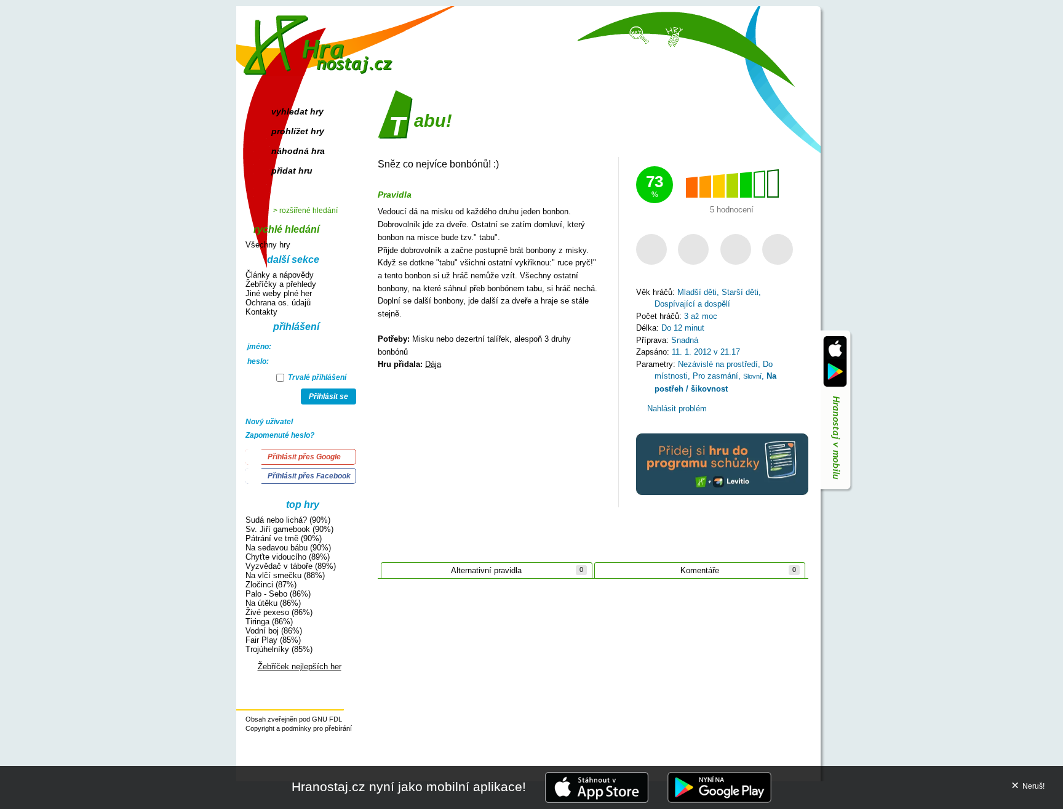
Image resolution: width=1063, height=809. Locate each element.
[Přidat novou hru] (674, 36)
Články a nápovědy (279, 275)
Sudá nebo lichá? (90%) (287, 520)
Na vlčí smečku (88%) (285, 575)
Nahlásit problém (676, 408)
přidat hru (292, 170)
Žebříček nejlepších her (299, 666)
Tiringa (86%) (269, 621)
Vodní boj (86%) (273, 630)
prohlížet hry (297, 131)
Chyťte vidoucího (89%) (287, 556)
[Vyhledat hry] (640, 34)
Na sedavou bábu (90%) (288, 547)
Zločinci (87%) (271, 584)
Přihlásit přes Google (304, 457)
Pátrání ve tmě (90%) (283, 538)
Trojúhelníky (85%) (279, 649)
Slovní (752, 376)
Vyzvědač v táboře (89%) (290, 566)
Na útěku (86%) (273, 603)
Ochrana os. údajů (278, 302)
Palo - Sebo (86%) (278, 593)
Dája (433, 364)
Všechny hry (267, 244)
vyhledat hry (297, 111)
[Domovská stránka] (320, 40)
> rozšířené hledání (305, 210)
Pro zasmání (715, 375)
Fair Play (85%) (273, 640)
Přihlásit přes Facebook (309, 476)
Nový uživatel (269, 421)
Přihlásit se (328, 396)
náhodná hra (298, 151)
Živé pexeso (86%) (279, 612)
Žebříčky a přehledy (280, 284)
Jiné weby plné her (278, 293)
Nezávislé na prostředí (718, 364)
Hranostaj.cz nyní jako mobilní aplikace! (409, 786)
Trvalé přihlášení (316, 377)
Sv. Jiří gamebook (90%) (289, 529)
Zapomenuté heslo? (279, 435)
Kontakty (261, 311)
